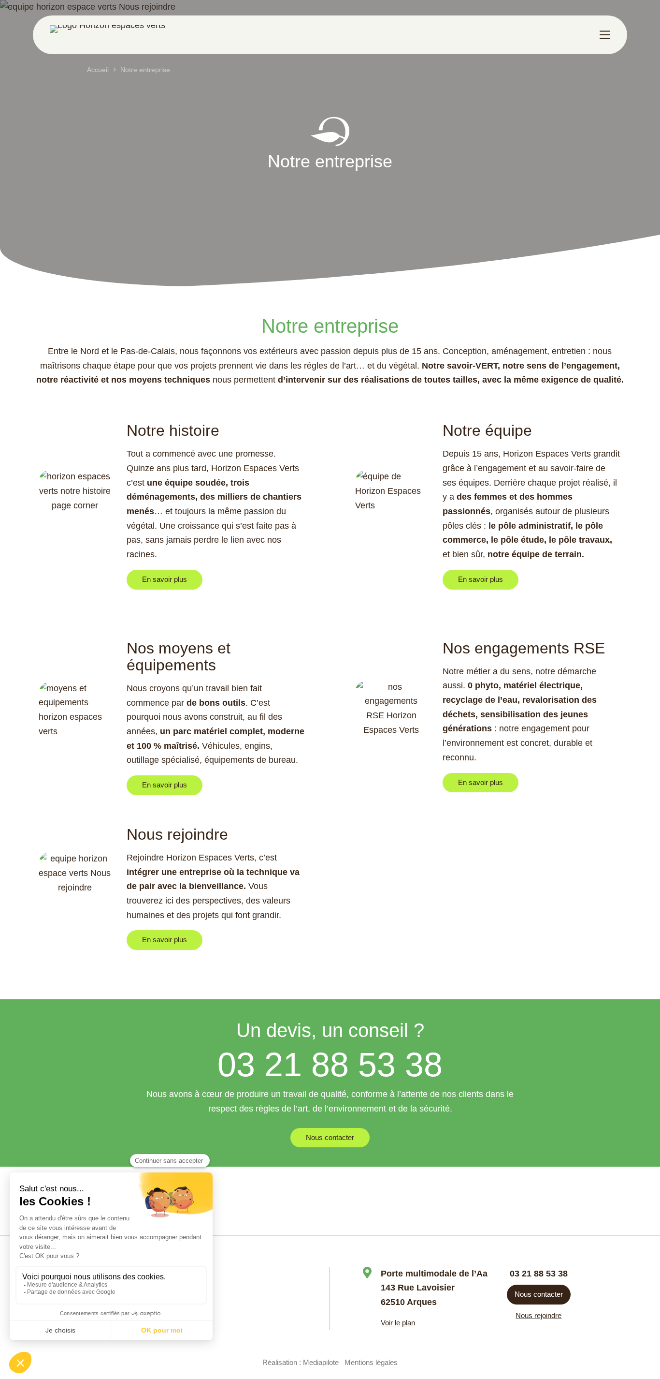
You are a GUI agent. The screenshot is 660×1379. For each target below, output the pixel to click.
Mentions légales (371, 1362)
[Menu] (605, 35)
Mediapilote (321, 1362)
